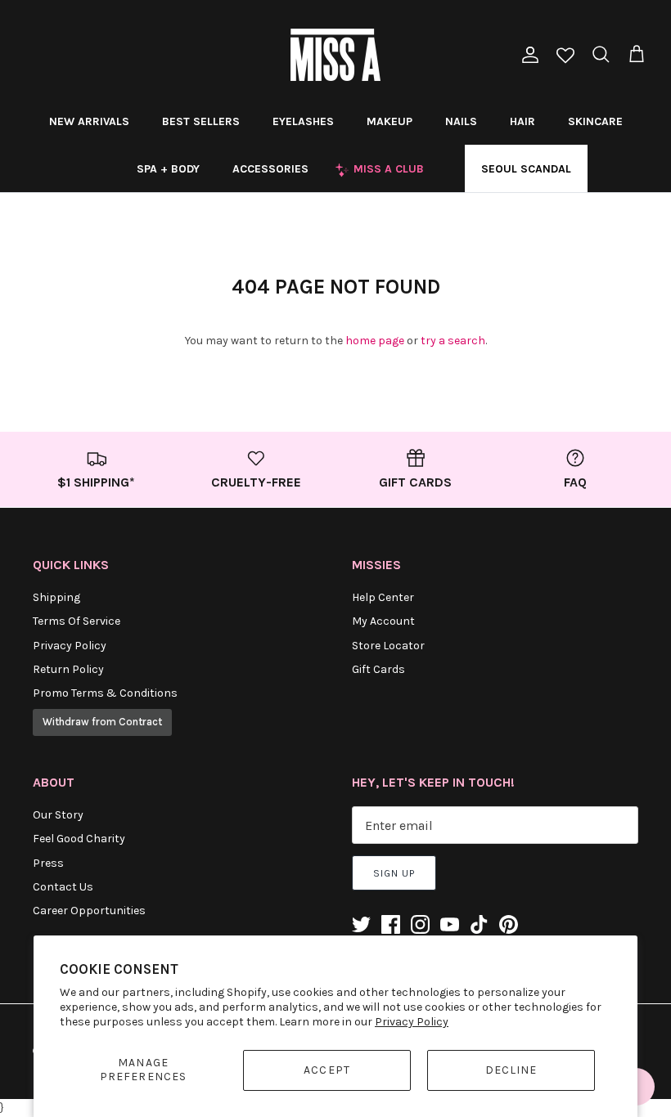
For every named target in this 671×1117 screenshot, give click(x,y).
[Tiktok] (479, 924)
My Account (383, 621)
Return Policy (68, 669)
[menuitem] (89, 121)
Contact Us (63, 887)
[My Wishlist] (565, 57)
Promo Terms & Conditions (105, 693)
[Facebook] (390, 924)
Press (48, 863)
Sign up (394, 873)
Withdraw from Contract (102, 722)
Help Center (383, 597)
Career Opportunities (89, 910)
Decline (511, 1070)
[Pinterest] (508, 924)
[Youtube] (449, 924)
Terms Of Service (76, 621)
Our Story (58, 815)
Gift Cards (378, 669)
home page (374, 341)
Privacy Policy (411, 1022)
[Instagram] (420, 924)
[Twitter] (361, 924)
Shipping (56, 597)
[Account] (527, 55)
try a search (453, 341)
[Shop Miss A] (335, 55)
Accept (327, 1070)
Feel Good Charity (79, 839)
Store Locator (388, 646)
